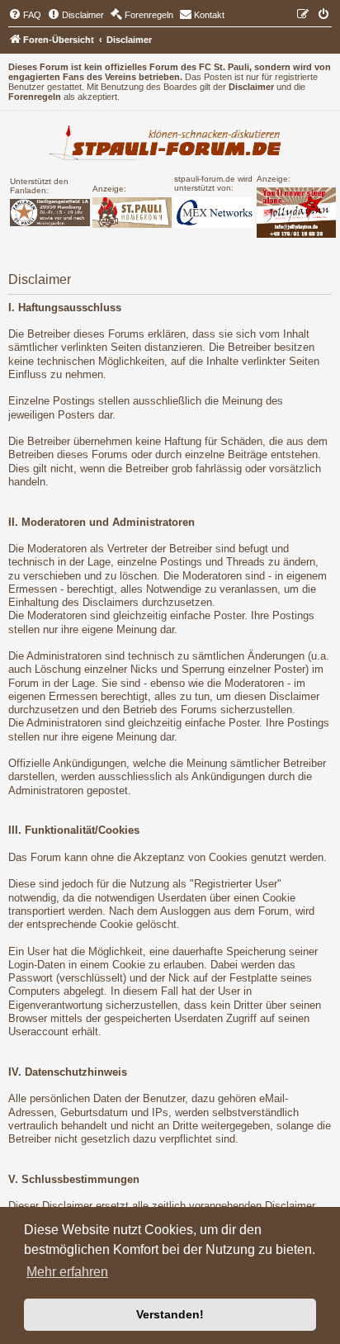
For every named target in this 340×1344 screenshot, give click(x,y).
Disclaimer (251, 87)
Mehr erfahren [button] (67, 1272)
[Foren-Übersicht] (170, 144)
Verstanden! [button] (170, 1314)
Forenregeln (34, 97)
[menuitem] (24, 15)
